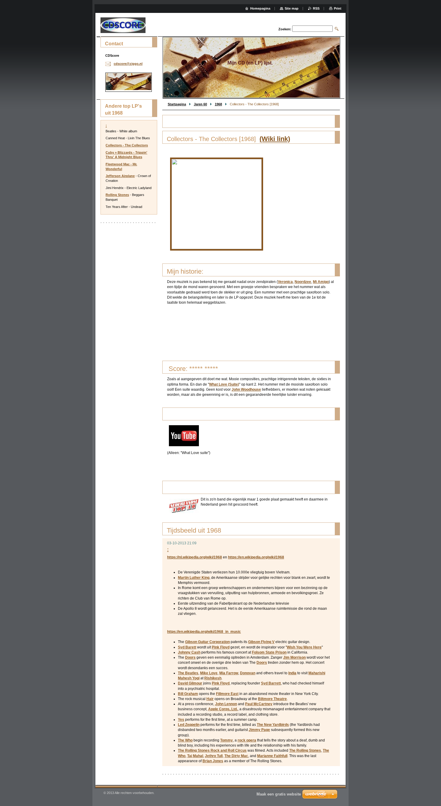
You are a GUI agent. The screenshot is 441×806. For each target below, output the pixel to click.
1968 (218, 104)
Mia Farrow (228, 673)
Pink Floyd (221, 647)
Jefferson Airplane (120, 176)
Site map (291, 8)
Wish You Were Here (304, 647)
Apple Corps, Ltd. (223, 709)
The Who (185, 740)
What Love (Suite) (224, 384)
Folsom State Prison (269, 652)
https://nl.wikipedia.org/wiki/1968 (194, 557)
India (292, 673)
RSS (316, 8)
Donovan (247, 673)
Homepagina (260, 8)
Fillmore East (227, 694)
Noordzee (303, 282)
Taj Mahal (195, 756)
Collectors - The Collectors (127, 145)
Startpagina (177, 104)
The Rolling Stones (305, 750)
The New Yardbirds (273, 725)
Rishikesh (212, 678)
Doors (190, 657)
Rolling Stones (117, 195)
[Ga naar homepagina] (123, 25)
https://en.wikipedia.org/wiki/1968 (256, 557)
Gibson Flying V (261, 642)
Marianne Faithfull (272, 756)
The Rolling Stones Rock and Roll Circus (212, 750)
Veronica (285, 282)
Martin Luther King (193, 578)
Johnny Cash (189, 652)
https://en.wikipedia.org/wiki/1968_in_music (204, 632)
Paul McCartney (258, 704)
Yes (181, 719)
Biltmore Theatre (272, 699)
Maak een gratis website (278, 794)
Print (337, 8)
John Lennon (226, 704)
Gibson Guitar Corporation (207, 642)
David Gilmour (190, 683)
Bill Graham (188, 694)
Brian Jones (212, 761)
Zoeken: (284, 29)
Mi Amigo (321, 282)
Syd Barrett (271, 683)
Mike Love (209, 673)
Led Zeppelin (189, 725)
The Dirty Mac (236, 756)
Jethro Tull (214, 756)
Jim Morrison (294, 657)
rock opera (247, 740)
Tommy (226, 740)
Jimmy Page (259, 730)
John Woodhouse (246, 389)
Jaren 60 (200, 104)
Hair (210, 699)
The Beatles (188, 673)
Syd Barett (187, 647)
